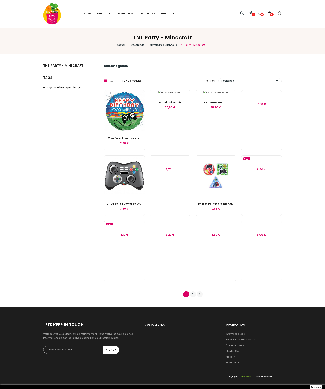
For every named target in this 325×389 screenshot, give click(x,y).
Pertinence (250, 81)
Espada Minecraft (170, 102)
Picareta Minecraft (216, 102)
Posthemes (245, 376)
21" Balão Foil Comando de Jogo (124, 203)
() (261, 14)
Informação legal (235, 333)
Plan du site (232, 351)
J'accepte (316, 387)
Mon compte (233, 362)
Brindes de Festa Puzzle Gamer (215, 203)
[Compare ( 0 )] (250, 13)
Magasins (231, 356)
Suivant (199, 294)
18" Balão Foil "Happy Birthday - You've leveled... (124, 138)
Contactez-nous (235, 345)
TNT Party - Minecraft (63, 66)
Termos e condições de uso (241, 339)
